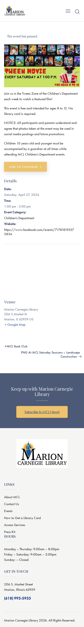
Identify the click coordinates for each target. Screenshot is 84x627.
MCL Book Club (16, 346)
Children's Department (19, 218)
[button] (68, 10)
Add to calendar (23, 167)
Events (8, 511)
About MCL (12, 497)
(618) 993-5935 (17, 598)
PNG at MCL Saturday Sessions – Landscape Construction (50, 354)
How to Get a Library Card (22, 518)
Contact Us (11, 504)
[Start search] (77, 11)
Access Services (14, 525)
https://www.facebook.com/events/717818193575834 (39, 231)
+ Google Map (15, 324)
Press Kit (9, 531)
